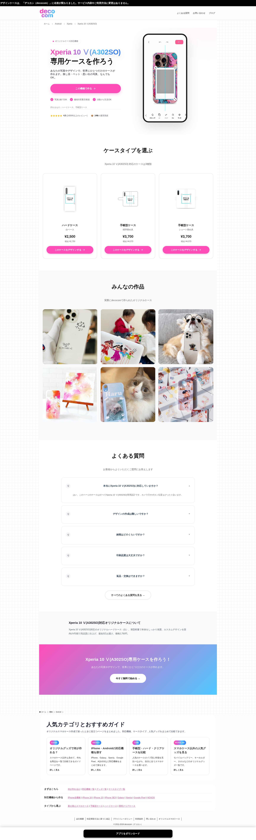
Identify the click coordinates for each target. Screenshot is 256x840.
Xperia (129, 797)
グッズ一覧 (101, 789)
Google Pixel (140, 797)
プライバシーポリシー (122, 819)
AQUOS (151, 797)
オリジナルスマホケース (169, 819)
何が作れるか (74, 789)
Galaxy (121, 797)
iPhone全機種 (74, 797)
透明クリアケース (127, 806)
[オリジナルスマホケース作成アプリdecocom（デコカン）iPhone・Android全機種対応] (47, 13)
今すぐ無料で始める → (128, 678)
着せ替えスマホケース (78, 806)
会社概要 (80, 819)
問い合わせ (151, 819)
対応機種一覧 (88, 789)
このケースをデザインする (68, 250)
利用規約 (139, 819)
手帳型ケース (96, 806)
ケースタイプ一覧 (116, 789)
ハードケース (111, 806)
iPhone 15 (98, 797)
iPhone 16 (87, 797)
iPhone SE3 (110, 797)
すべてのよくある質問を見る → (128, 595)
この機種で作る (83, 88)
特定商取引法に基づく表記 (98, 819)
